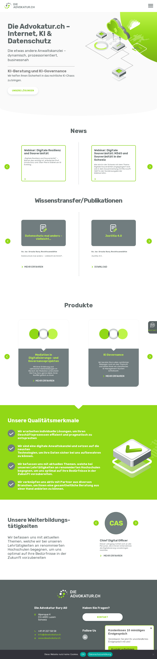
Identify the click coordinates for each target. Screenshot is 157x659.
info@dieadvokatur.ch (49, 634)
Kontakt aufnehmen (122, 649)
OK (83, 654)
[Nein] (153, 654)
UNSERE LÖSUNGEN (23, 90)
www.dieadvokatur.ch (49, 638)
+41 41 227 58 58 (47, 631)
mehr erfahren (113, 555)
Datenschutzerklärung (100, 654)
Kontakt (102, 617)
